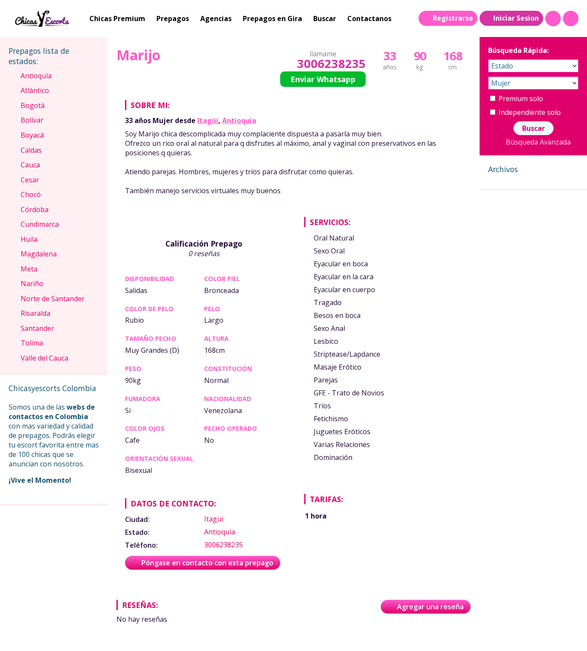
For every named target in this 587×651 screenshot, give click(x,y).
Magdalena (39, 254)
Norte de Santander (53, 298)
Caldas (31, 150)
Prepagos (172, 18)
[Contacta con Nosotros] (570, 18)
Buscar (324, 18)
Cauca (30, 165)
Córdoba (35, 209)
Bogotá (33, 105)
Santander (37, 328)
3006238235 (331, 63)
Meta (29, 269)
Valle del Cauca (44, 358)
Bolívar (32, 120)
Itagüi (207, 120)
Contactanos (369, 18)
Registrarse (453, 18)
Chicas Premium (117, 18)
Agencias (216, 18)
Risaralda (35, 313)
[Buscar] (553, 18)
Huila (29, 239)
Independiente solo (529, 112)
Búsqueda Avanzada (538, 142)
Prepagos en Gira (272, 18)
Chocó (31, 194)
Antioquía (239, 120)
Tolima (32, 343)
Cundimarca (40, 224)
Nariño (32, 283)
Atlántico (35, 90)
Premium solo (520, 98)
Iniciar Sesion (516, 18)
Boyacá (32, 135)
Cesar (30, 180)
